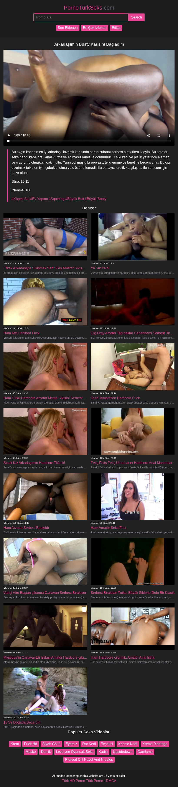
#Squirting (56, 199)
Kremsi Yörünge (154, 744)
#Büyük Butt (74, 199)
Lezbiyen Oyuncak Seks (74, 752)
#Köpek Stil (20, 199)
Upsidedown (122, 752)
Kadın (103, 752)
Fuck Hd (30, 744)
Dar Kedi (89, 744)
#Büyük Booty (95, 199)
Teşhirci (107, 744)
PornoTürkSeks (89, 8)
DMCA (111, 781)
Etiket (116, 28)
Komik (46, 752)
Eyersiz (71, 744)
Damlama (145, 752)
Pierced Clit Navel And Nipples (89, 759)
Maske (31, 752)
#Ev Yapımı (39, 199)
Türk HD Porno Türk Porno (82, 781)
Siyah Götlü (51, 744)
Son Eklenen (68, 28)
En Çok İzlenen (95, 28)
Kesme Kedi (127, 744)
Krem (15, 744)
